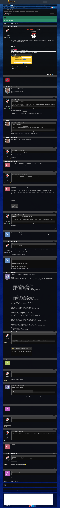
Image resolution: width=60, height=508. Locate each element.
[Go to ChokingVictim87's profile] (7, 90)
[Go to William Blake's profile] (7, 80)
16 (7, 391)
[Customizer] (14, 5)
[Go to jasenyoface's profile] (5, 14)
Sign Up (12, 5)
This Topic (53, 5)
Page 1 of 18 (16, 23)
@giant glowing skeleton (22, 464)
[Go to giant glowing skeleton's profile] (7, 165)
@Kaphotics (29, 163)
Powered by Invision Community (52, 505)
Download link (13, 462)
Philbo (7, 272)
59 (7, 128)
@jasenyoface (21, 163)
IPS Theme (5, 505)
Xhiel (7, 230)
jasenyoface (7, 26)
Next (12, 23)
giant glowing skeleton (7, 161)
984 (7, 34)
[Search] (56, 5)
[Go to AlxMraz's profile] (7, 409)
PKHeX (12, 14)
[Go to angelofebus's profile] (7, 363)
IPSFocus (8, 505)
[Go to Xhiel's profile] (7, 234)
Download (13, 46)
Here (15, 225)
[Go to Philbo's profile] (7, 276)
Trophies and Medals (7, 35)
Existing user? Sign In (7, 5)
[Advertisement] (28, 499)
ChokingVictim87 (7, 86)
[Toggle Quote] (12, 99)
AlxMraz (7, 405)
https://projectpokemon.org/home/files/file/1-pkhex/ (21, 50)
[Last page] (13, 23)
